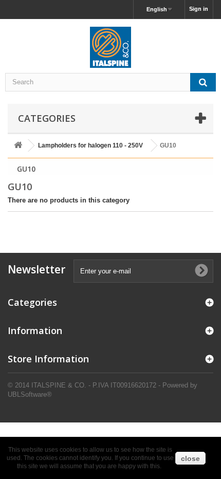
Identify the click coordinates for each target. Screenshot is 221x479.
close (190, 458)
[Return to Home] (18, 145)
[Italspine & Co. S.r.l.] (110, 47)
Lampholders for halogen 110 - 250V (90, 145)
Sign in (198, 9)
